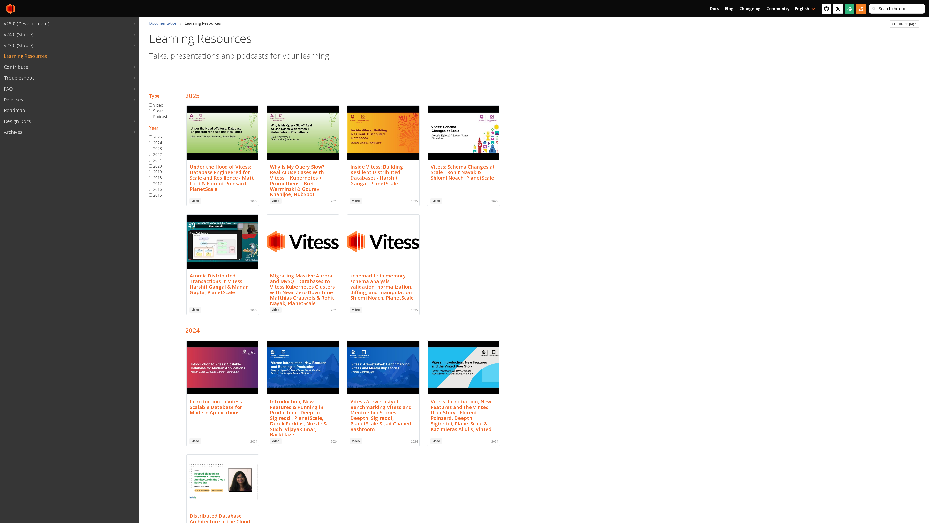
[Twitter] (838, 9)
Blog (729, 8)
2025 (157, 137)
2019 (157, 172)
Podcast (160, 116)
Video (158, 105)
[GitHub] (826, 9)
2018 (157, 177)
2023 (157, 148)
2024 (157, 143)
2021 (157, 160)
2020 (157, 166)
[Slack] (849, 9)
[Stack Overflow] (861, 9)
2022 (157, 154)
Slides (158, 111)
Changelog (750, 8)
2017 (157, 183)
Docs (714, 8)
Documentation (163, 23)
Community (777, 8)
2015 (157, 195)
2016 (157, 189)
